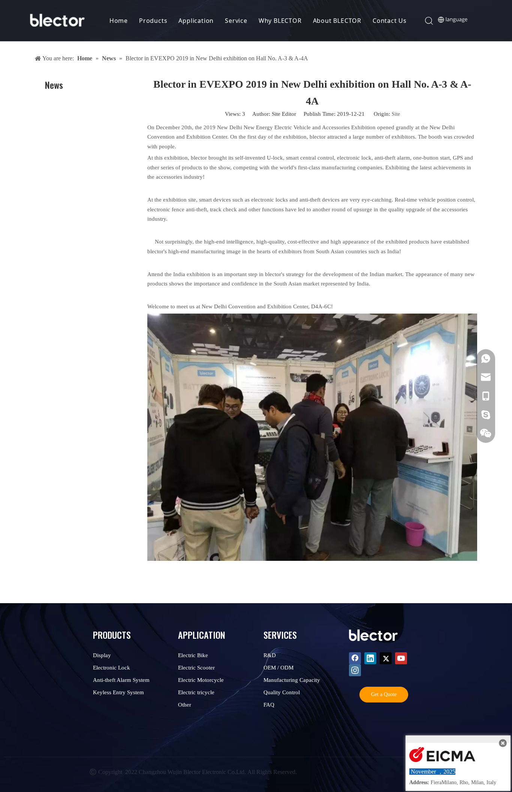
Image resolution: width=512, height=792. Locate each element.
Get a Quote (384, 694)
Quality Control (281, 692)
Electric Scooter (196, 668)
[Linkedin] (370, 658)
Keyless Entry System (118, 692)
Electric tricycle (196, 692)
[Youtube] (401, 658)
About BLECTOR (337, 20)
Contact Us (390, 20)
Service (236, 20)
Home (118, 20)
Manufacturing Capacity (291, 680)
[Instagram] (355, 670)
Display (102, 655)
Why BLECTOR (280, 20)
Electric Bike (193, 655)
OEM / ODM (278, 668)
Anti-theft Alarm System (121, 680)
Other (184, 705)
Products (153, 20)
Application (196, 20)
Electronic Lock (111, 668)
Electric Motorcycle (201, 680)
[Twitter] (386, 658)
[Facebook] (355, 658)
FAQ (268, 705)
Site (396, 114)
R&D (269, 655)
